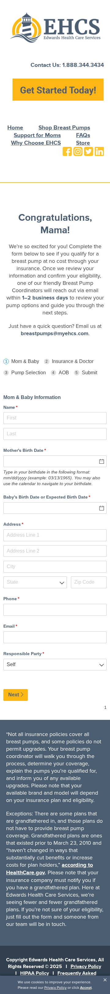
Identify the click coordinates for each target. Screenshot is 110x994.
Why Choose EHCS (36, 143)
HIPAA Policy (34, 973)
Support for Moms (37, 135)
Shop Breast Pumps (64, 127)
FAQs (83, 135)
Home (15, 127)
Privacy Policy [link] (55, 987)
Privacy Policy (86, 966)
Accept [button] (86, 987)
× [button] (105, 980)
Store (83, 143)
